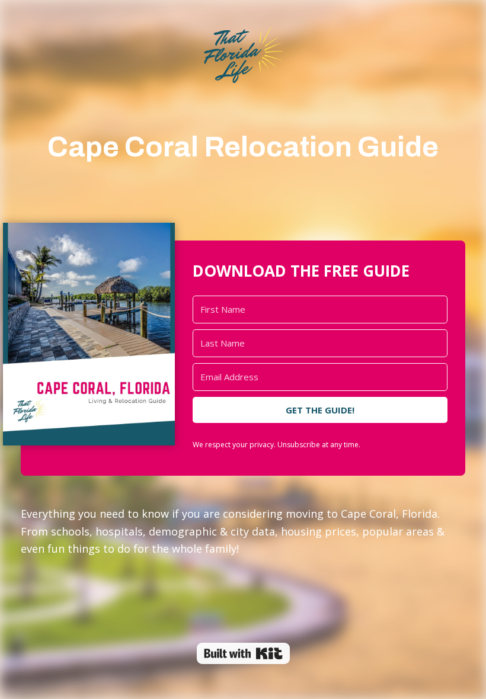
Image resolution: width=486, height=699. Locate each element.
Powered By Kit (243, 653)
